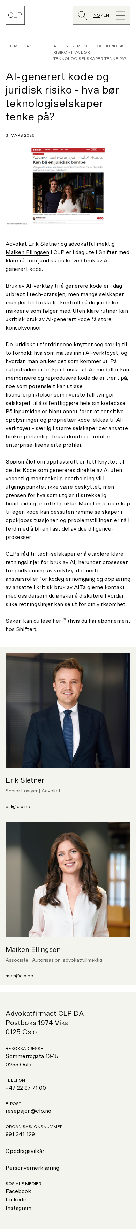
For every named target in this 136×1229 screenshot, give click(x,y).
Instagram (18, 1208)
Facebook (18, 1191)
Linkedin (17, 1199)
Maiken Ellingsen (27, 252)
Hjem (12, 46)
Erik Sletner (43, 244)
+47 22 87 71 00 (26, 1088)
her (57, 621)
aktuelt (35, 46)
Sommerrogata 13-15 (32, 1056)
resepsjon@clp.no (28, 1111)
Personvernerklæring (32, 1168)
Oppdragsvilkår (25, 1151)
